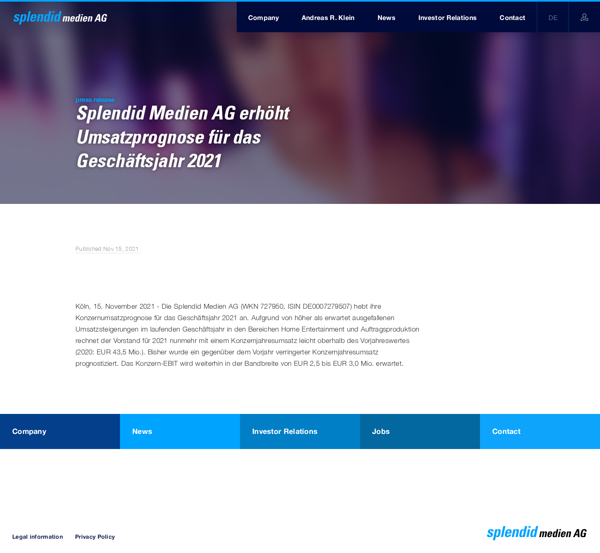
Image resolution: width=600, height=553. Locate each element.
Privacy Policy (95, 536)
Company (29, 431)
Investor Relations (285, 431)
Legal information (37, 536)
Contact (506, 431)
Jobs (381, 431)
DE (553, 17)
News (142, 431)
